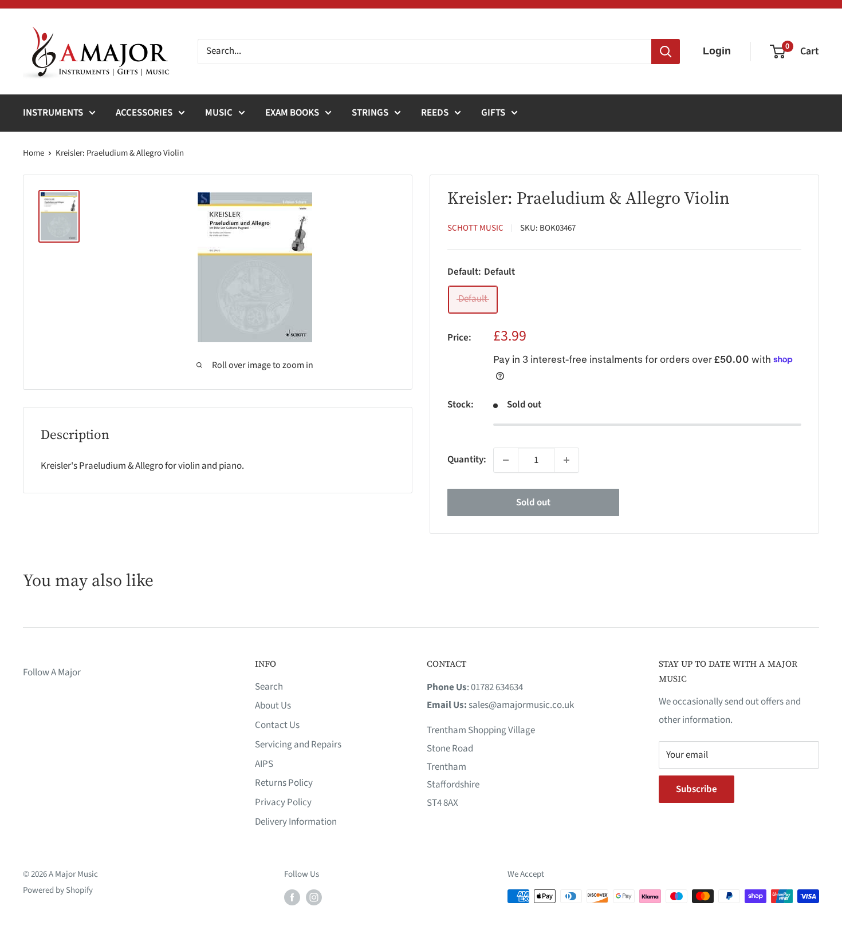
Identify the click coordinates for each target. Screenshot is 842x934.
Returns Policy (284, 783)
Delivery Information (296, 822)
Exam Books (292, 113)
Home (33, 153)
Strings (370, 113)
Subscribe (696, 789)
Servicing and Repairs (298, 744)
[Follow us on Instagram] (314, 897)
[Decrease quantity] (506, 460)
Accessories (144, 113)
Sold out (533, 502)
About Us (273, 706)
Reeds (434, 113)
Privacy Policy (283, 802)
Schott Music (475, 228)
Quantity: (466, 459)
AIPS (264, 764)
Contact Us (277, 725)
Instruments (53, 113)
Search (269, 687)
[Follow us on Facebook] (292, 897)
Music (219, 113)
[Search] (665, 51)
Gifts (493, 113)
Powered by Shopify (58, 890)
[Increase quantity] (566, 460)
